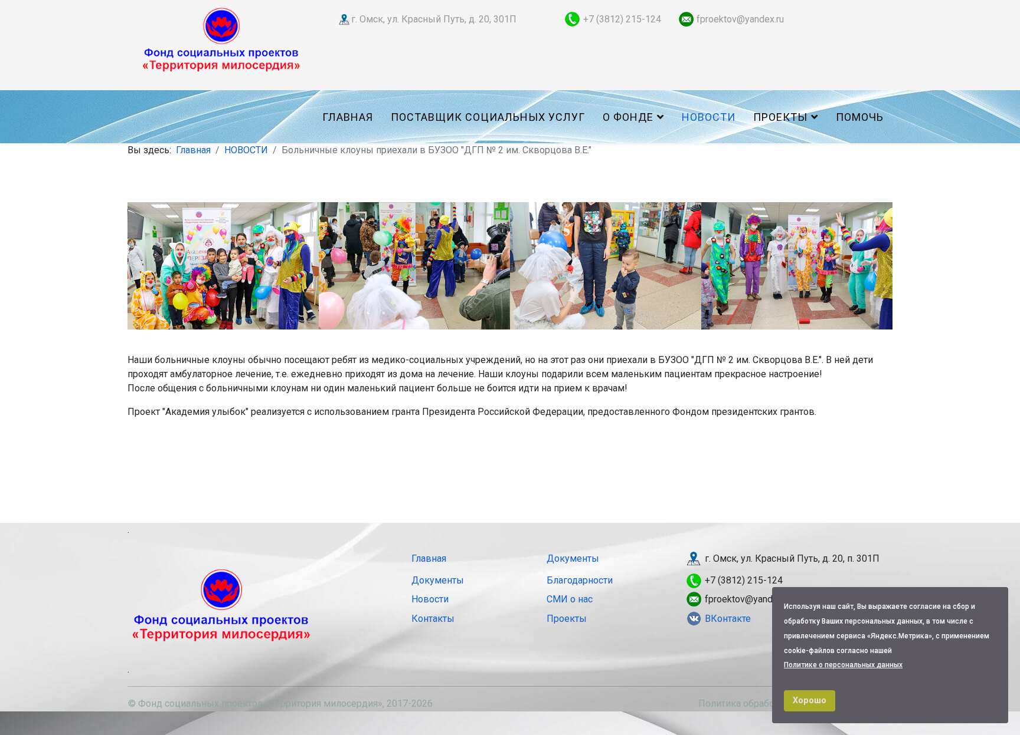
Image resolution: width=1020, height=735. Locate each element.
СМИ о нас (570, 599)
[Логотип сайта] (221, 38)
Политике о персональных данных (843, 665)
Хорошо (809, 701)
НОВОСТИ (708, 117)
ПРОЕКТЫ (780, 117)
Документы (573, 558)
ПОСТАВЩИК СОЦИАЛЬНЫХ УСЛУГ (488, 117)
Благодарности (580, 580)
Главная (347, 117)
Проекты (567, 618)
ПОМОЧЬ (860, 117)
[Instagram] (703, 618)
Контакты (433, 618)
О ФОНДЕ (628, 117)
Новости (430, 599)
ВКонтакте (728, 618)
